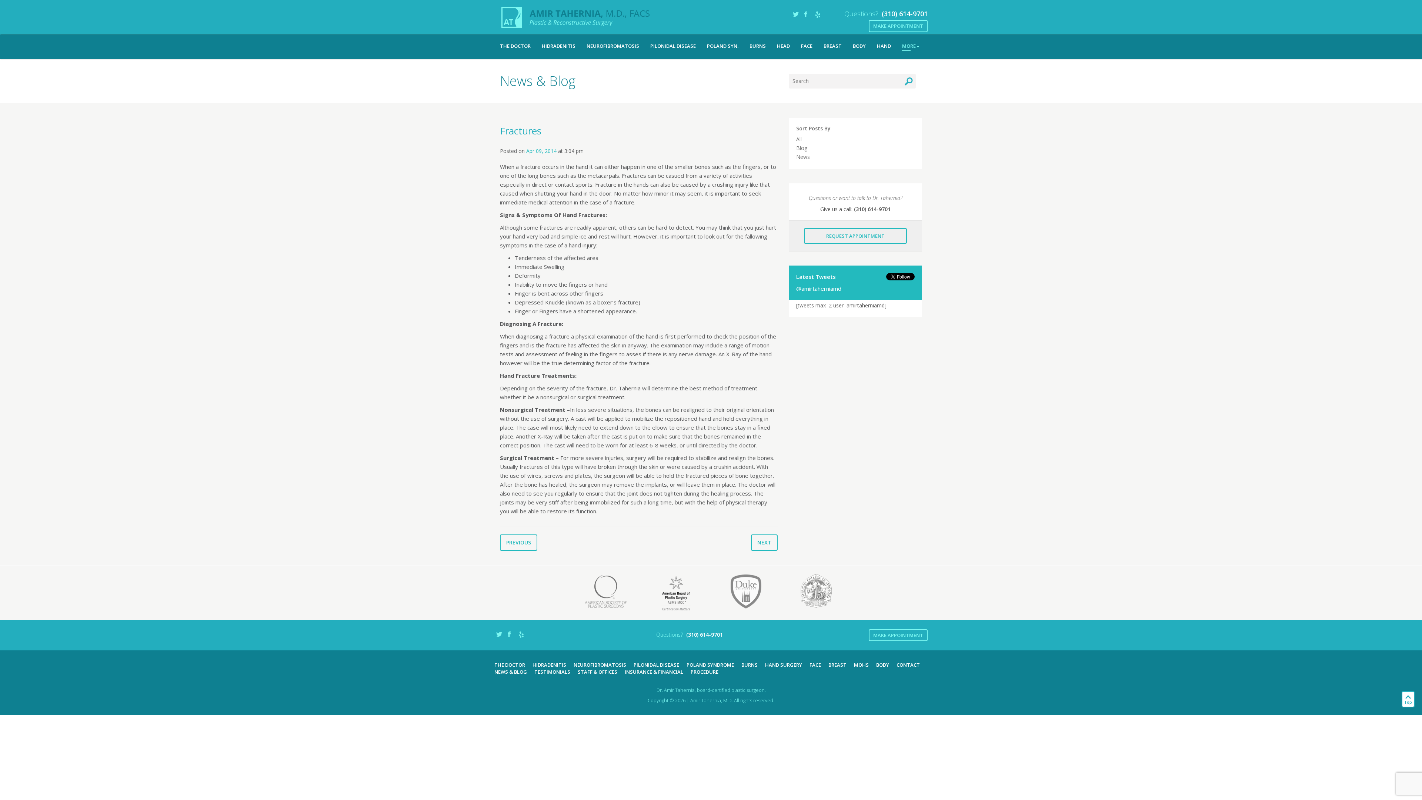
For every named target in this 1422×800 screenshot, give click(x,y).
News (803, 156)
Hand (884, 46)
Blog (801, 147)
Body (859, 46)
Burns (758, 46)
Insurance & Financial (654, 672)
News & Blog (510, 672)
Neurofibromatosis (613, 46)
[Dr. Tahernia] (575, 17)
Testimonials (552, 672)
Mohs (861, 664)
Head (783, 46)
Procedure (704, 672)
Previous (518, 542)
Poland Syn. (722, 46)
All (799, 139)
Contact (908, 664)
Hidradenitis (558, 46)
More (909, 46)
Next (764, 542)
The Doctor (515, 46)
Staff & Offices (597, 672)
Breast (833, 46)
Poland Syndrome (710, 664)
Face (806, 46)
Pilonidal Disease (673, 46)
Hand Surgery (783, 664)
